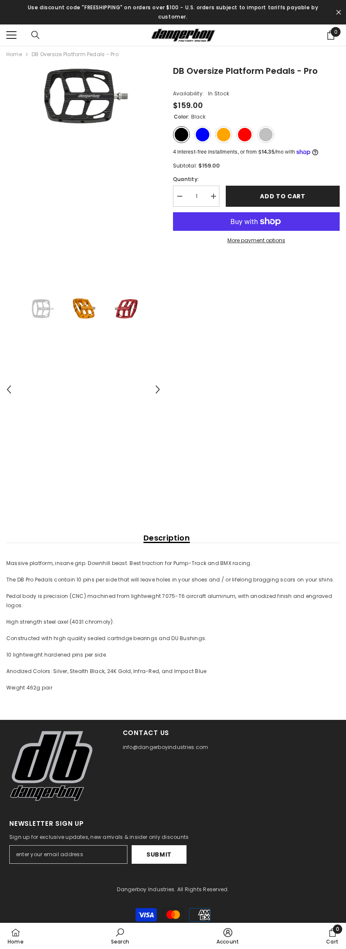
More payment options (256, 240)
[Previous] (9, 389)
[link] (120, 936)
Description (166, 538)
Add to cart (282, 196)
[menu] (11, 35)
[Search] (35, 35)
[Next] (157, 389)
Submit (159, 854)
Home (14, 54)
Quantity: (186, 179)
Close (338, 12)
